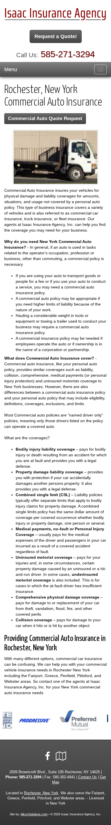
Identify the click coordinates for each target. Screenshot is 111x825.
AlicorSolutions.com (34, 814)
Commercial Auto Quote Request (45, 118)
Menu (10, 69)
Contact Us (87, 777)
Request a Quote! (55, 36)
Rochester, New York (41, 793)
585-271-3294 (68, 54)
